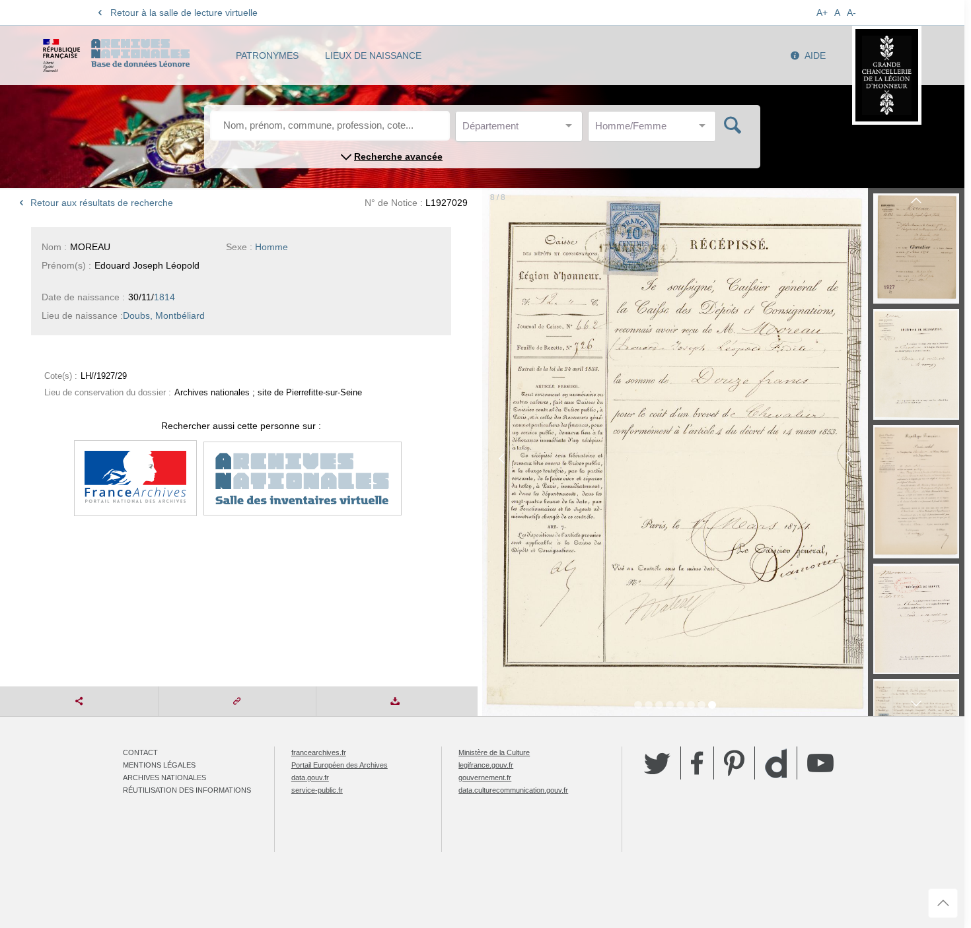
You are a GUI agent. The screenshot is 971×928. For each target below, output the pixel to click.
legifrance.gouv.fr (485, 765)
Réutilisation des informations (187, 790)
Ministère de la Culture (494, 752)
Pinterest (734, 762)
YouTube (820, 762)
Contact (140, 752)
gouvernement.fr (484, 777)
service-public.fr (317, 790)
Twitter (657, 762)
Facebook (697, 762)
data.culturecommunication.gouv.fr (513, 790)
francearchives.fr (318, 752)
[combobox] (521, 130)
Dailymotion (776, 763)
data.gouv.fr (310, 777)
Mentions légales (159, 765)
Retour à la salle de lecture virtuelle (184, 12)
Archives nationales (164, 777)
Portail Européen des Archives (339, 765)
